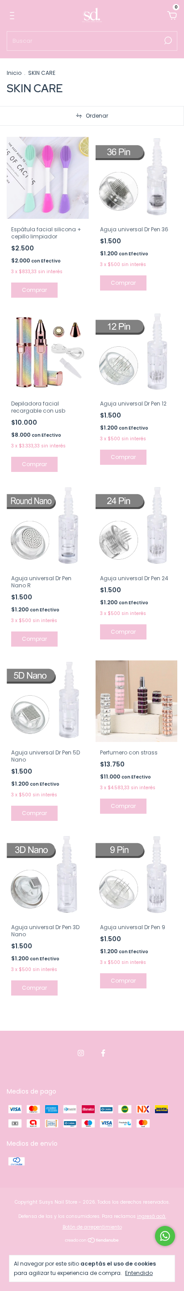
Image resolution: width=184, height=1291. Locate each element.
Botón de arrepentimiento (92, 1227)
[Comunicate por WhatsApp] (165, 1236)
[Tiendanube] (92, 1241)
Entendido (139, 1272)
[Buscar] (167, 40)
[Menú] (14, 16)
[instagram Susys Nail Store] (80, 1053)
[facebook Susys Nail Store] (103, 1053)
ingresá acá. (151, 1216)
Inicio (14, 73)
